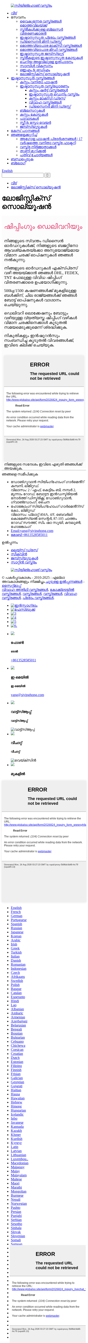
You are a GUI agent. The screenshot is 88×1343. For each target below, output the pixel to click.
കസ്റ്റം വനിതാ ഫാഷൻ (38, 82)
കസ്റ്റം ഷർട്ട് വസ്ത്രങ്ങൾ (48, 90)
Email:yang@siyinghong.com (32, 531)
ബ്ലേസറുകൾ (32, 110)
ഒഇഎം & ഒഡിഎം (35, 70)
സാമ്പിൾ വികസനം (36, 66)
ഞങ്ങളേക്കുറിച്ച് (24, 135)
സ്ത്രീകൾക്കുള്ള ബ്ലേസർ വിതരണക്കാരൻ (41, 31)
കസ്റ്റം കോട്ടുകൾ (34, 114)
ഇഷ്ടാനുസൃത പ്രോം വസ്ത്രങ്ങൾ (48, 37)
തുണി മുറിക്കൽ (33, 151)
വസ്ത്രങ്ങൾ (32, 594)
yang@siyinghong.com (27, 695)
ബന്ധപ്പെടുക (22, 159)
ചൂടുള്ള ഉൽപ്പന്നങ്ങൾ (64, 581)
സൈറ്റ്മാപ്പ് (11, 586)
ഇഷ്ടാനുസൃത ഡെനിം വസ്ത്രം (54, 94)
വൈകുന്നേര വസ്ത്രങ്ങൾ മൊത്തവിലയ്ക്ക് (41, 23)
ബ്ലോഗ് (18, 163)
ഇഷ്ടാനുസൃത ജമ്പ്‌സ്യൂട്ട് (42, 54)
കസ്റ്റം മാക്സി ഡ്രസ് (47, 98)
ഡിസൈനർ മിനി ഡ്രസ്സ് (41, 41)
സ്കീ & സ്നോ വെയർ (35, 122)
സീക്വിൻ (19, 554)
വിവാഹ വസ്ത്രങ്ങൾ (45, 102)
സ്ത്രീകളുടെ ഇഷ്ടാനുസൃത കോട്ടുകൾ (51, 58)
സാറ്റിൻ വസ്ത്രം (24, 562)
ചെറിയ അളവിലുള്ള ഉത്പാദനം (46, 62)
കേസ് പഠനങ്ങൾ (25, 131)
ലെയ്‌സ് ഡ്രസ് (24, 550)
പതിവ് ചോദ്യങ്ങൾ (36, 155)
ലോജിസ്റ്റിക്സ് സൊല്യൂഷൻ (45, 74)
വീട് (14, 13)
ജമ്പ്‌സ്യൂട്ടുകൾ (33, 127)
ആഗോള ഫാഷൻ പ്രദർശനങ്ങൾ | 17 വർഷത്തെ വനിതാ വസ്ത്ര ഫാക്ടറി (51, 141)
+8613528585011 (23, 660)
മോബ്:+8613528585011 (29, 535)
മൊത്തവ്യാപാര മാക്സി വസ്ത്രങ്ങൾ (51, 45)
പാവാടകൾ (29, 118)
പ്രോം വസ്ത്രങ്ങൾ (38, 598)
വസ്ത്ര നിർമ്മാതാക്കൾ (38, 147)
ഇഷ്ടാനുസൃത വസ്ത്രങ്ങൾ (33, 78)
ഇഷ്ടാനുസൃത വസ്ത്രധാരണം (44, 86)
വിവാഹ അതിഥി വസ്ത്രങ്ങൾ (25, 590)
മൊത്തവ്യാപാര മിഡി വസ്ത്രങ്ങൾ (48, 50)
